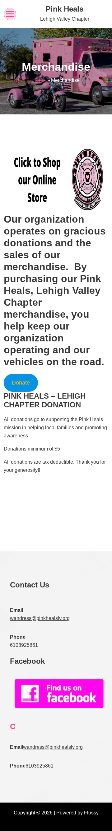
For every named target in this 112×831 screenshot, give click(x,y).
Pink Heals (64, 9)
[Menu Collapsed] (10, 14)
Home (39, 80)
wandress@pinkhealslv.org (40, 618)
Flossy (91, 812)
